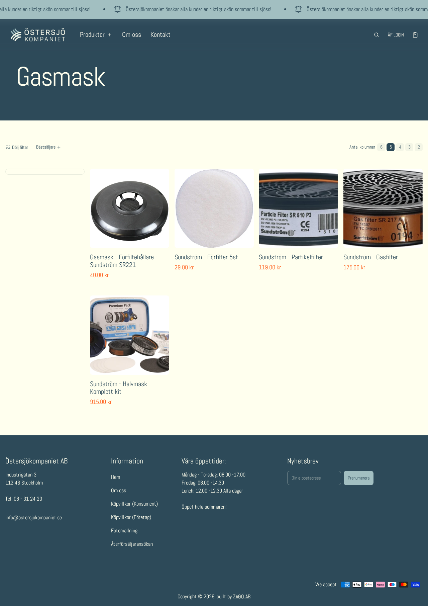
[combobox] (49, 147)
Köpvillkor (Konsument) (134, 503)
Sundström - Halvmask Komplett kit (118, 387)
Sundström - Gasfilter (370, 257)
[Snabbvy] (99, 241)
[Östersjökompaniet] (38, 35)
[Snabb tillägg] (114, 241)
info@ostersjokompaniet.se (33, 517)
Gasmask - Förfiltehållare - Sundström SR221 (123, 261)
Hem (115, 477)
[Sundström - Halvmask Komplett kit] (129, 335)
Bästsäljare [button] (46, 147)
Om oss (131, 34)
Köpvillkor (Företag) (131, 517)
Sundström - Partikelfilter (291, 257)
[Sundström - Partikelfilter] (298, 208)
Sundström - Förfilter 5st (206, 257)
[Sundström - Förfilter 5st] (214, 208)
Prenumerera (358, 478)
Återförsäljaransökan (132, 543)
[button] (376, 34)
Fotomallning (124, 530)
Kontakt (160, 34)
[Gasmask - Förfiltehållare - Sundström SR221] (129, 208)
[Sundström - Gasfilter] (383, 208)
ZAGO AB (241, 596)
